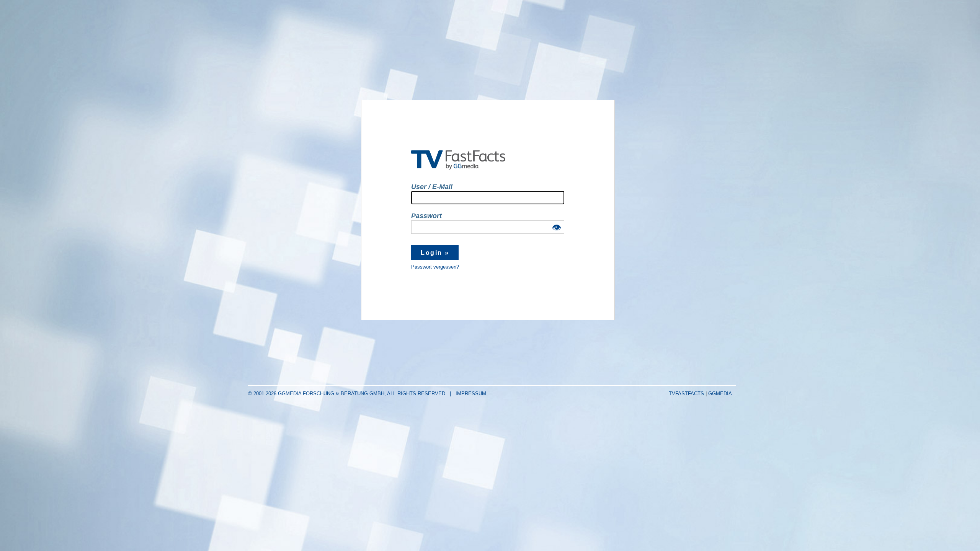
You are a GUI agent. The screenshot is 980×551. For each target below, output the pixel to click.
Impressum (471, 393)
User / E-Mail (431, 187)
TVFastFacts (687, 393)
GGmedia (720, 393)
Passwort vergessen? (435, 267)
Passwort (426, 216)
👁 (556, 228)
